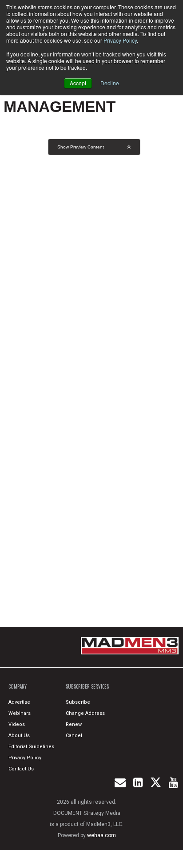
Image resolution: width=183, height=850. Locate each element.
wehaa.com (101, 835)
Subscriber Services (87, 686)
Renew (74, 724)
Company (17, 686)
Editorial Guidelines (31, 747)
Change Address (85, 713)
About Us (19, 735)
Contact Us (21, 769)
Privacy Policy (120, 40)
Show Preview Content (80, 146)
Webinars (19, 713)
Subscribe (78, 702)
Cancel (74, 735)
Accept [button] (78, 83)
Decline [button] (109, 83)
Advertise (19, 702)
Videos (16, 724)
